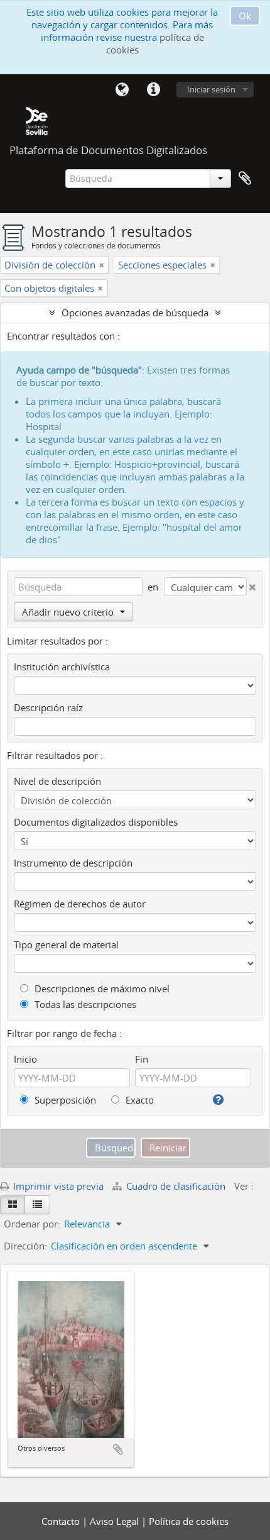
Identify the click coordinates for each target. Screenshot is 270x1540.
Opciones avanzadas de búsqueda (135, 312)
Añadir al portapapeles (118, 1449)
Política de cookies (189, 1521)
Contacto (61, 1521)
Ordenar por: (32, 1223)
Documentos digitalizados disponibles (96, 822)
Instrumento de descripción (73, 862)
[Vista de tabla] (37, 1204)
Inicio (25, 1059)
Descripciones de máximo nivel (101, 988)
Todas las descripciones (84, 1004)
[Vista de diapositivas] (12, 1204)
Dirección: (25, 1245)
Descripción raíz (48, 707)
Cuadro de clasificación (176, 1186)
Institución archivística (62, 666)
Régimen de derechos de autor (80, 903)
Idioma (122, 90)
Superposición (64, 1100)
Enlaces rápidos (153, 90)
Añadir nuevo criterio (68, 612)
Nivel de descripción (57, 781)
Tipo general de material (66, 944)
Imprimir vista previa (57, 1186)
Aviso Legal (115, 1521)
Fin (141, 1059)
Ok (245, 15)
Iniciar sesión (211, 89)
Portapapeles (245, 178)
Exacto (138, 1100)
